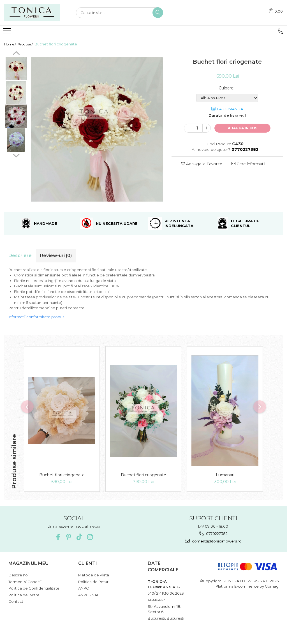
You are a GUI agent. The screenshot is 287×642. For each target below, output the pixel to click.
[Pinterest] (68, 537)
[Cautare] (157, 12)
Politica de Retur (93, 581)
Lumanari (225, 474)
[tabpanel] (97, 129)
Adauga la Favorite (203, 163)
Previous (16, 54)
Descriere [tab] (20, 255)
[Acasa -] (32, 12)
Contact (15, 601)
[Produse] (8, 32)
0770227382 (216, 533)
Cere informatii (250, 163)
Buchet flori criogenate (62, 474)
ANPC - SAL (88, 595)
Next (16, 155)
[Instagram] (90, 537)
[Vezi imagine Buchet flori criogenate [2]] (16, 116)
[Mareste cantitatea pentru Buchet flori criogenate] (206, 128)
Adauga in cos (242, 128)
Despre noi (18, 575)
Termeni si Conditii (24, 581)
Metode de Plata (93, 575)
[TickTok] (79, 537)
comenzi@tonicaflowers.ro (216, 541)
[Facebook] (58, 537)
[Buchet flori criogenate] (97, 129)
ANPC (83, 588)
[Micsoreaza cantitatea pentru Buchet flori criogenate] (188, 128)
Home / (10, 44)
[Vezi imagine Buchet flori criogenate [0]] (16, 68)
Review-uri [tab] (56, 255)
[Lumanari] (224, 410)
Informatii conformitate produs (36, 317)
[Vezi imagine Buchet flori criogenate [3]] (16, 140)
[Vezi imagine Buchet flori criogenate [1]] (16, 92)
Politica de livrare (24, 595)
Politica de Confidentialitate (33, 588)
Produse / (26, 44)
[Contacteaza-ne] (280, 31)
